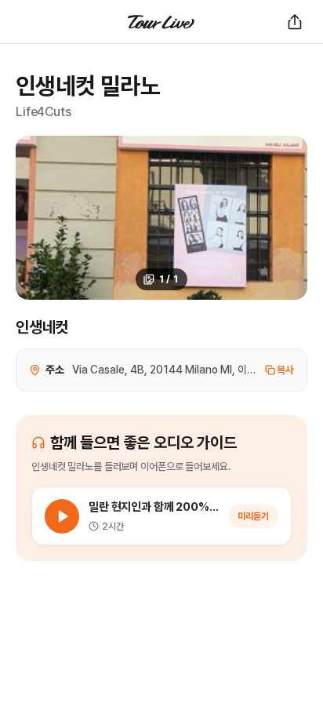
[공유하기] (294, 22)
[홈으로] (161, 22)
